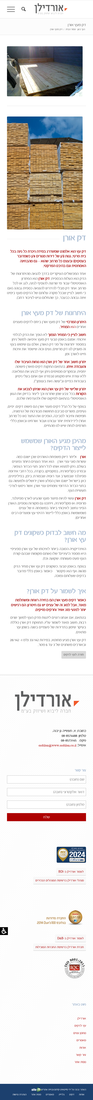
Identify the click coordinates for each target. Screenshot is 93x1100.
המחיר (65, 327)
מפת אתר (80, 1062)
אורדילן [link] (81, 1018)
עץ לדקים (80, 1025)
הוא (73, 327)
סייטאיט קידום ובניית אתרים (54, 1089)
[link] (54, 9)
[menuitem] (23, 9)
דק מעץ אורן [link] (77, 25)
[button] (12, 9)
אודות (82, 1047)
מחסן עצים (79, 1033)
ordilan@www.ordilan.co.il (57, 745)
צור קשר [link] (81, 1054)
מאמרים (81, 1040)
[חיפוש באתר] (23, 9)
